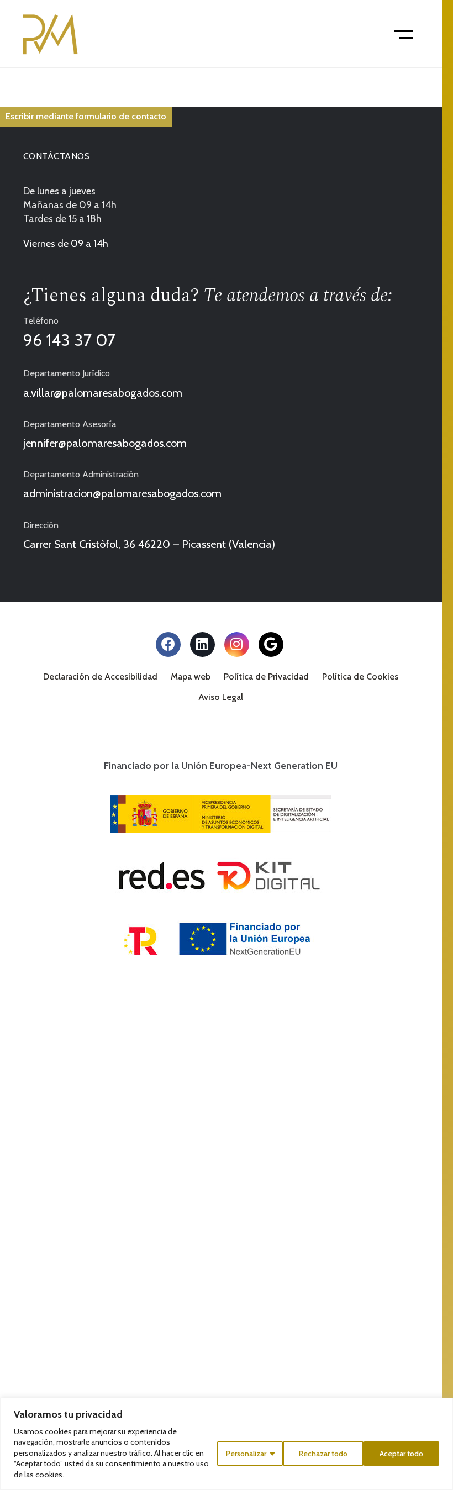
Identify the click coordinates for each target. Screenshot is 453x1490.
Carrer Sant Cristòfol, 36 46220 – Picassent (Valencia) (149, 544)
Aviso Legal (220, 697)
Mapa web (190, 676)
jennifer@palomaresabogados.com (105, 443)
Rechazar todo (323, 1454)
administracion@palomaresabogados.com (122, 493)
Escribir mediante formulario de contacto (86, 116)
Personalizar (246, 1454)
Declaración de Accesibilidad (100, 676)
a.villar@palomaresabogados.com (102, 392)
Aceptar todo (401, 1454)
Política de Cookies (360, 676)
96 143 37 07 (69, 340)
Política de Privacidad (266, 676)
